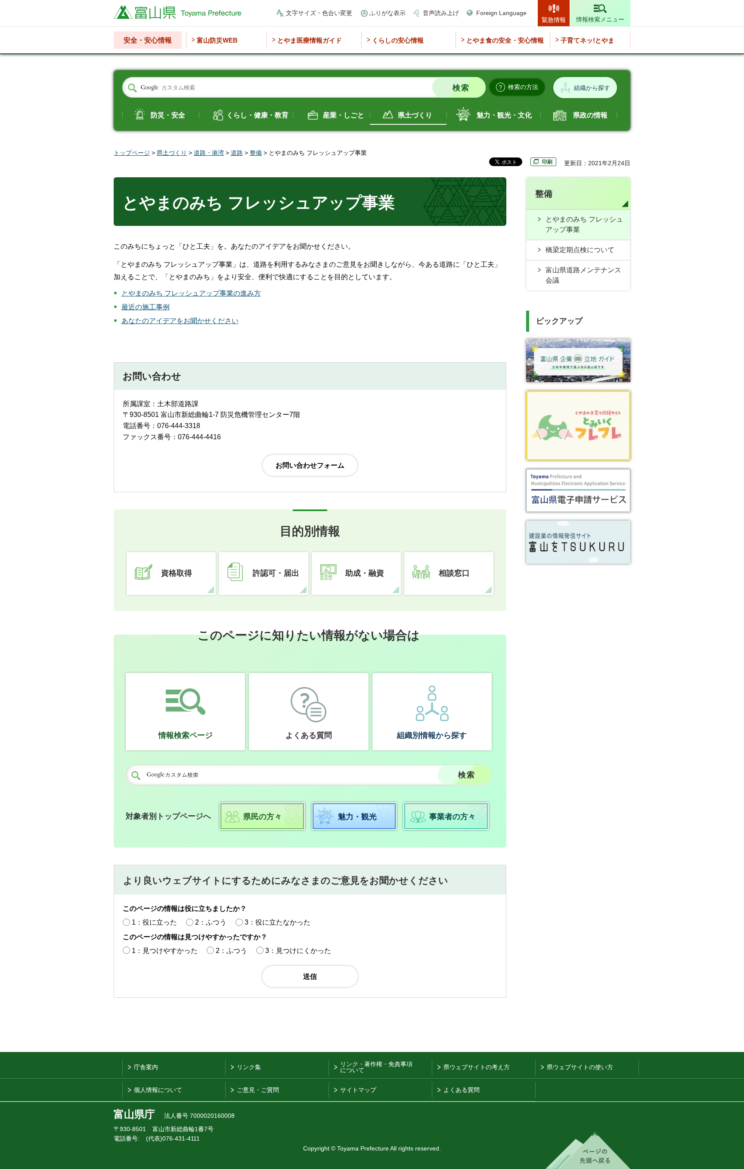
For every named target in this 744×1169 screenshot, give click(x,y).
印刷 (547, 162)
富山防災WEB (217, 40)
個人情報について (158, 1089)
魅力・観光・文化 (504, 115)
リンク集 (249, 1067)
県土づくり (415, 115)
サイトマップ (358, 1089)
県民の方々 (262, 816)
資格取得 (176, 573)
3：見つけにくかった (298, 950)
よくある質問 (308, 735)
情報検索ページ (185, 735)
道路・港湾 (209, 152)
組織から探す (592, 87)
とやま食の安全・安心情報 (505, 40)
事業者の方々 (452, 816)
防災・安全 (168, 115)
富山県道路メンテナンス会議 (583, 275)
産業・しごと (343, 115)
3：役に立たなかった (277, 922)
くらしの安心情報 (398, 40)
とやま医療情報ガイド (309, 40)
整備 (256, 152)
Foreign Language (501, 12)
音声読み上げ (441, 12)
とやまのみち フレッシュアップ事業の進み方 (191, 293)
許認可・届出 (276, 573)
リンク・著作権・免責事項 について (376, 1067)
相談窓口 (454, 573)
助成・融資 (364, 573)
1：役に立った (154, 922)
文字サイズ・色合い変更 (319, 12)
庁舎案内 (146, 1067)
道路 (237, 152)
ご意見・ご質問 (258, 1089)
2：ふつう (210, 922)
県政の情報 (590, 115)
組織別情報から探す (432, 735)
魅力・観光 (357, 816)
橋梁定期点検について (580, 249)
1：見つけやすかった (165, 950)
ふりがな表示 (387, 12)
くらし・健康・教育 (257, 115)
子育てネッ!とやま (587, 40)
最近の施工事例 (145, 307)
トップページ (132, 152)
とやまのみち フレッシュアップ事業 (584, 224)
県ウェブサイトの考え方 (476, 1067)
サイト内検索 (132, 87)
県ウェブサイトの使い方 (580, 1067)
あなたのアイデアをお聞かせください (180, 320)
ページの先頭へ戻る (588, 1150)
